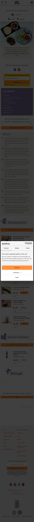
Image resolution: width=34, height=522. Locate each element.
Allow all (17, 267)
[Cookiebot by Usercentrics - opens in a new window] (25, 243)
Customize (16, 272)
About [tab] (28, 248)
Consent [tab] (6, 248)
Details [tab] (17, 248)
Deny (17, 277)
